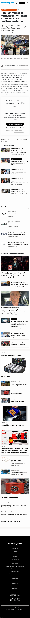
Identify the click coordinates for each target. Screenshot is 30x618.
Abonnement (15, 551)
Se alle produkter (15, 559)
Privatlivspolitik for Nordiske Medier (15, 566)
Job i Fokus (5, 207)
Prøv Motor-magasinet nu (15, 124)
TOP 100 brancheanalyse (10, 9)
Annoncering (15, 556)
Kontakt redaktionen (15, 581)
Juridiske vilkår (15, 568)
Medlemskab (15, 554)
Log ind (21, 127)
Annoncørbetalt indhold (15, 573)
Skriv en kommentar (23, 139)
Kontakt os (15, 583)
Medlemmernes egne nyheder (11, 355)
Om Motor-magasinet (15, 588)
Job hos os (15, 586)
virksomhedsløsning (19, 132)
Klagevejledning (15, 571)
